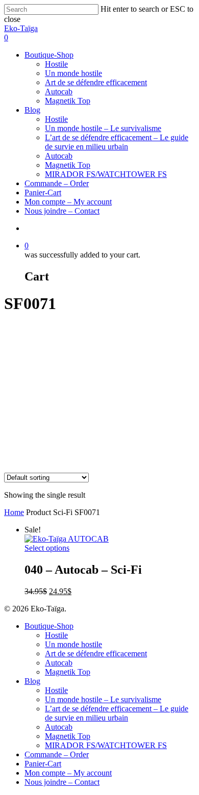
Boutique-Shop (48, 54)
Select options (46, 548)
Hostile (56, 64)
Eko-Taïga (21, 28)
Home (14, 512)
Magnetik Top (67, 100)
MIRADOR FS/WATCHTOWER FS (106, 174)
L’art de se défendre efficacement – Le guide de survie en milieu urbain (116, 142)
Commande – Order (56, 183)
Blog (32, 110)
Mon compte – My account (68, 201)
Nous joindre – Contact (62, 211)
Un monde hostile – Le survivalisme (103, 128)
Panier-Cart (42, 192)
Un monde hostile (73, 73)
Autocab (58, 91)
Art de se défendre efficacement (96, 82)
